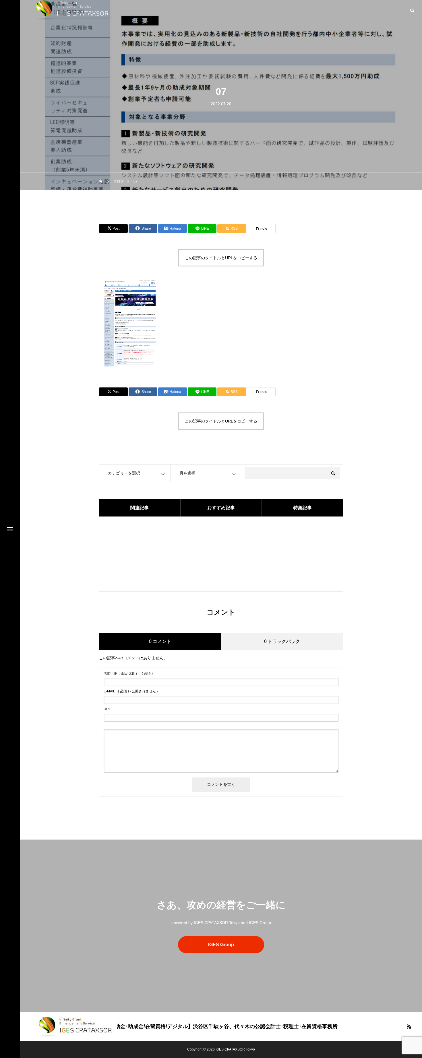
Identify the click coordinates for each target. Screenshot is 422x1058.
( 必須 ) (128, 673)
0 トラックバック (282, 641)
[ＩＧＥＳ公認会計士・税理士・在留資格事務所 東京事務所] (74, 1026)
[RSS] (409, 1026)
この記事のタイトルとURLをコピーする (221, 258)
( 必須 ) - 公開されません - (131, 691)
